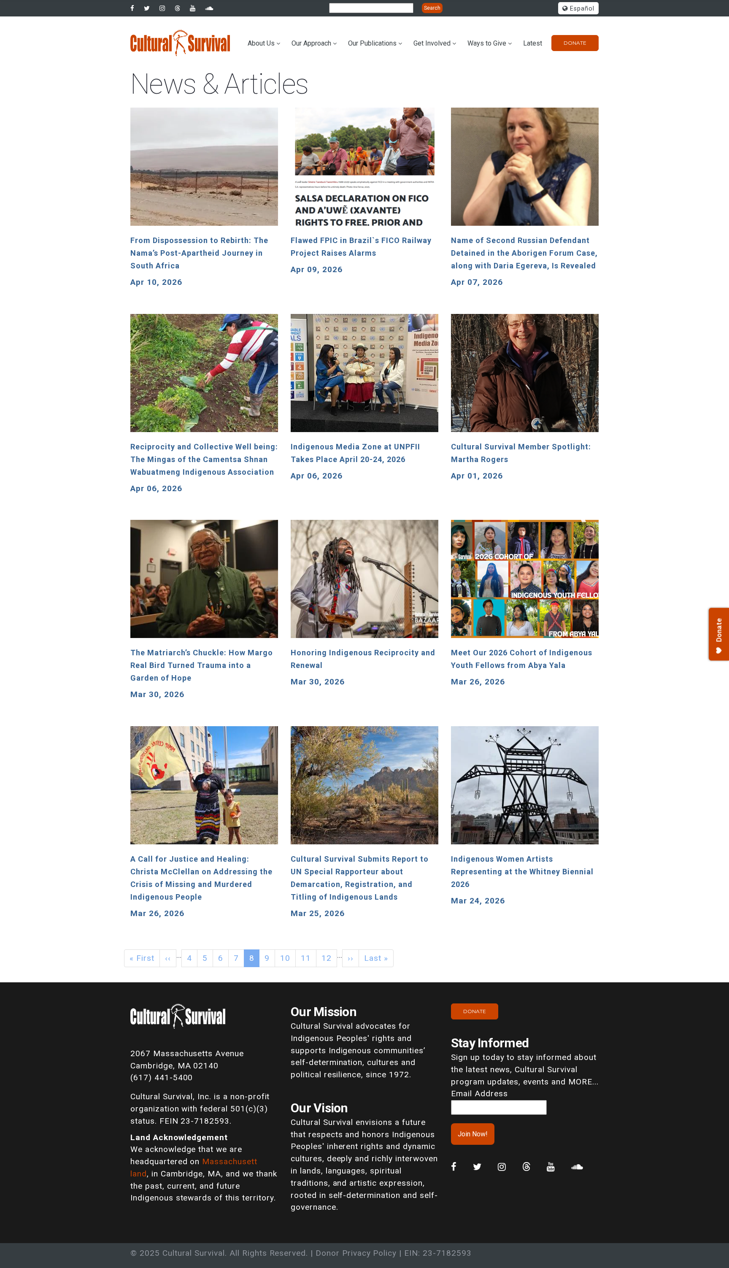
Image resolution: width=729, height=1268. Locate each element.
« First (142, 958)
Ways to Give (486, 43)
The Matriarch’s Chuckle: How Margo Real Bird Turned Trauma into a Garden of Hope (201, 665)
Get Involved (432, 43)
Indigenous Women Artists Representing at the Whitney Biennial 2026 (522, 871)
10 (285, 958)
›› (351, 958)
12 (326, 958)
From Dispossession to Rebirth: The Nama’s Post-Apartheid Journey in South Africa (199, 253)
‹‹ (168, 958)
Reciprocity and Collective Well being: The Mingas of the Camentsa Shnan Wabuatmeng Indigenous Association (204, 459)
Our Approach (311, 43)
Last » (376, 958)
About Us (261, 43)
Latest (532, 43)
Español (581, 8)
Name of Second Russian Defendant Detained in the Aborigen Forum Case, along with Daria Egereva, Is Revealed (524, 253)
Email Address (479, 1093)
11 (306, 958)
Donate (575, 43)
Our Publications (372, 43)
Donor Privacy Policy (356, 1253)
